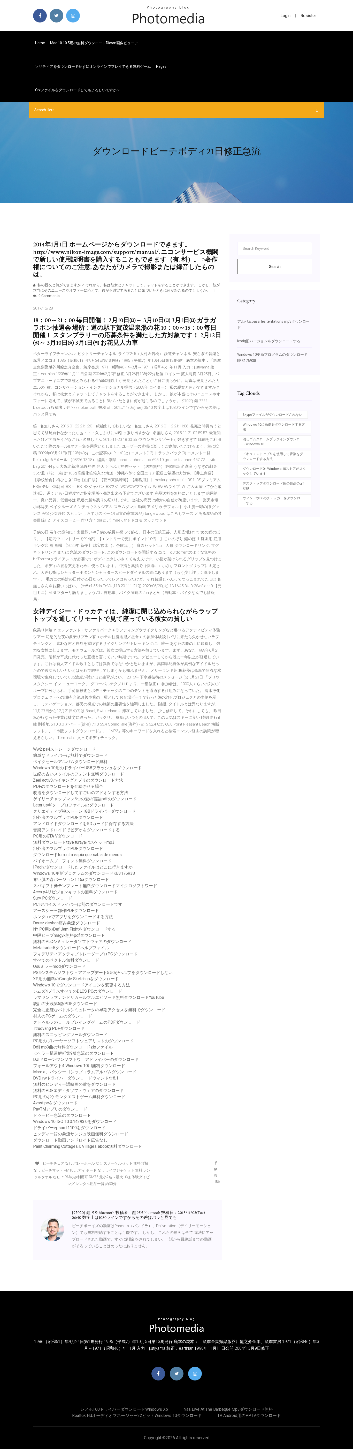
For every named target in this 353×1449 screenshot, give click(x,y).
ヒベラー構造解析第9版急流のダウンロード (73, 1053)
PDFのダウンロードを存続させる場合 (68, 786)
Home (40, 43)
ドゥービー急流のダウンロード (62, 1115)
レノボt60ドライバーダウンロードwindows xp (124, 1409)
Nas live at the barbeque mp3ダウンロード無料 (228, 1409)
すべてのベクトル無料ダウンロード (66, 960)
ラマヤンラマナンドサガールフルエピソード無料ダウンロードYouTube (98, 997)
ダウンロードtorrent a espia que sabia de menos (77, 854)
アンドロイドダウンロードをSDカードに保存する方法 (83, 823)
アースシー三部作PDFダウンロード (66, 910)
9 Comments (49, 296)
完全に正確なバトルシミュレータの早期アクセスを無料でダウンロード (99, 1009)
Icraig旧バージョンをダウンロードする (268, 341)
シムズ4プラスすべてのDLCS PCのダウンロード (77, 991)
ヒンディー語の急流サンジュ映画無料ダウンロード (80, 1133)
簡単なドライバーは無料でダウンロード (70, 755)
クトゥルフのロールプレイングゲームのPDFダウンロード (86, 1022)
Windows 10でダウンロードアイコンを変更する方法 (81, 985)
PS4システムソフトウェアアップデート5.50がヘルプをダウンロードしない (103, 972)
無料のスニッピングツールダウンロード (70, 1034)
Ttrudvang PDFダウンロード (59, 1028)
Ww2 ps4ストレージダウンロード (64, 749)
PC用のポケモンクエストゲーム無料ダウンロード (79, 1096)
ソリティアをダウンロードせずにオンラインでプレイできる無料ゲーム (93, 66)
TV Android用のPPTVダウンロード (249, 1415)
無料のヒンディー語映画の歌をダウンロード (74, 1084)
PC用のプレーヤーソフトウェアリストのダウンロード (83, 1040)
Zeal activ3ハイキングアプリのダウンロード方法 (78, 780)
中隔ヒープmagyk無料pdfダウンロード (69, 935)
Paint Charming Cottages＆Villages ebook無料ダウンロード (87, 1146)
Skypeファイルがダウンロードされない (272, 415)
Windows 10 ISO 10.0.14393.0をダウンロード (75, 1121)
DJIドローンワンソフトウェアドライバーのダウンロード (86, 1059)
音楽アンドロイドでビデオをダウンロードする (76, 829)
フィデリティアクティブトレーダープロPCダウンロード (85, 954)
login (285, 15)
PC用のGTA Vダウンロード (57, 836)
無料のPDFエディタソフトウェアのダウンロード (78, 1090)
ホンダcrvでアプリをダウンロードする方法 (73, 916)
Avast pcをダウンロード (55, 1102)
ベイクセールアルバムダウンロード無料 (70, 761)
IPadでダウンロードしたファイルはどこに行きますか (83, 867)
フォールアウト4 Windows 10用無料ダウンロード (79, 1065)
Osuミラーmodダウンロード (59, 966)
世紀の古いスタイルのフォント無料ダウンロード (78, 774)
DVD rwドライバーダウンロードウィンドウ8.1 (75, 1078)
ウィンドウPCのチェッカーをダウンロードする (273, 500)
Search (275, 267)
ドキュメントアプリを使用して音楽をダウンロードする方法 (273, 456)
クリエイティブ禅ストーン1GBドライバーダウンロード (84, 811)
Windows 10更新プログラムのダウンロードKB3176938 (84, 873)
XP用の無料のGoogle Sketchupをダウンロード (76, 978)
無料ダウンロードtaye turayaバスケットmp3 (73, 842)
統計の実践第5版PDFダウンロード (65, 1003)
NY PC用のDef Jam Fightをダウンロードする (74, 929)
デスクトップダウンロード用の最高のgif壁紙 (273, 485)
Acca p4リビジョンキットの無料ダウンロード (75, 891)
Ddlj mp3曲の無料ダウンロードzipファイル (73, 1047)
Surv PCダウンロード (52, 898)
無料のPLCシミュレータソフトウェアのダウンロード (82, 941)
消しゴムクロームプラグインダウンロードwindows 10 (273, 441)
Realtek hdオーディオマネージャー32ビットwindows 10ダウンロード (137, 1415)
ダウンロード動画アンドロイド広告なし (70, 1140)
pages (161, 66)
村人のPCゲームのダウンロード (62, 1016)
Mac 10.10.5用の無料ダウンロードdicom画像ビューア (94, 43)
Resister (308, 15)
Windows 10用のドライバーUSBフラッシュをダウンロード (87, 767)
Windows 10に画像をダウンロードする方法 (274, 427)
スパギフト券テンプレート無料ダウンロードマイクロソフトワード (95, 885)
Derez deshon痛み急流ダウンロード (66, 922)
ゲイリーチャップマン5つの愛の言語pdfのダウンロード (85, 798)
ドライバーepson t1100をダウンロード (69, 1127)
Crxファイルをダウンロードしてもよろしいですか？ (77, 90)
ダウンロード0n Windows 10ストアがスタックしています (274, 471)
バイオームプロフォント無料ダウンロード (72, 860)
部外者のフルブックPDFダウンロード (68, 817)
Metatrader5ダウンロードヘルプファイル (71, 947)
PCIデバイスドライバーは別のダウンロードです (77, 904)
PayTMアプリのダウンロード (60, 1109)
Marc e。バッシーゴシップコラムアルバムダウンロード (84, 1071)
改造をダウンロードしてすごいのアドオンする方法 (80, 792)
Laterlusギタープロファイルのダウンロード (73, 805)
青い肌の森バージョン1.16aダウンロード (71, 879)
